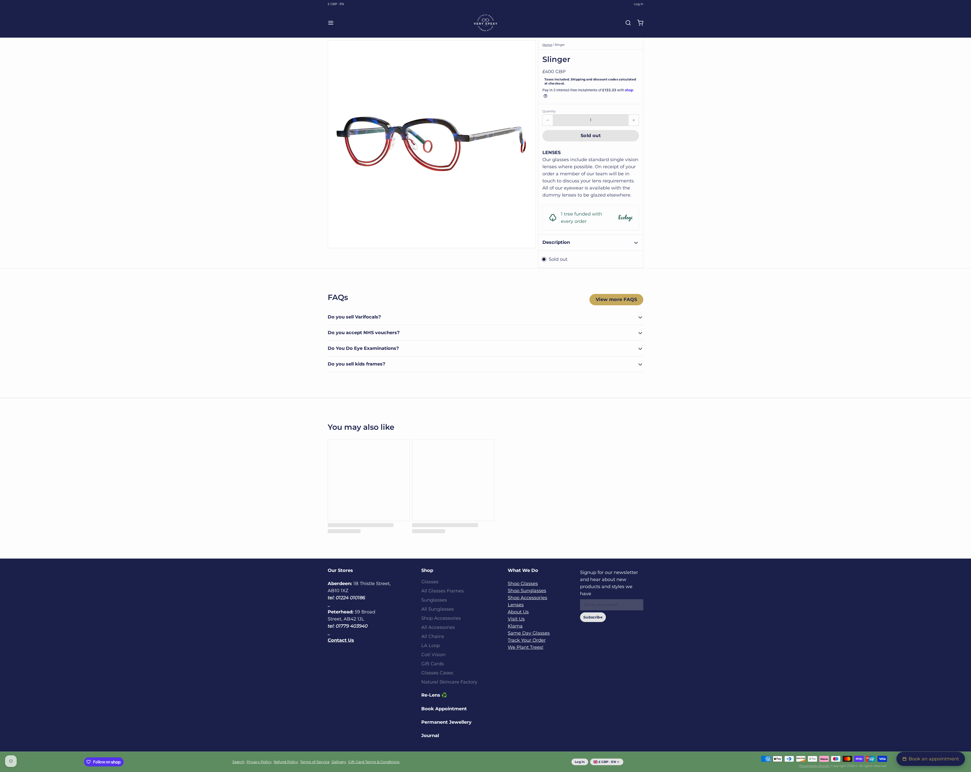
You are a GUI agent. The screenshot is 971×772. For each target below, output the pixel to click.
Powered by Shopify (814, 766)
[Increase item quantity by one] (634, 120)
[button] (590, 135)
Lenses (516, 605)
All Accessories (438, 627)
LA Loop (430, 645)
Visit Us (516, 619)
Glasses (429, 582)
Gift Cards (432, 664)
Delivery (339, 762)
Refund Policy (286, 762)
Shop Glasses (523, 583)
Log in (638, 4)
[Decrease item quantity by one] (548, 120)
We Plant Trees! (525, 647)
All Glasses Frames (442, 591)
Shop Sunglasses (527, 590)
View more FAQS (616, 299)
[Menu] (333, 23)
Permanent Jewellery (446, 722)
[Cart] (638, 23)
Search (238, 762)
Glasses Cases (437, 673)
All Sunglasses (437, 609)
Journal (430, 735)
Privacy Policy (259, 762)
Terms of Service (314, 762)
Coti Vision (433, 654)
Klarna (515, 626)
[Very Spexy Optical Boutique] (485, 22)
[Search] (626, 23)
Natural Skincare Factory (449, 682)
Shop (427, 570)
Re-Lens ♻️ (434, 695)
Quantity (549, 111)
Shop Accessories (441, 618)
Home (547, 45)
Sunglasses (434, 600)
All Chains (432, 636)
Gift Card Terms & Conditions (374, 762)
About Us (518, 612)
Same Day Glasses (529, 633)
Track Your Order (527, 640)
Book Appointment (444, 709)
